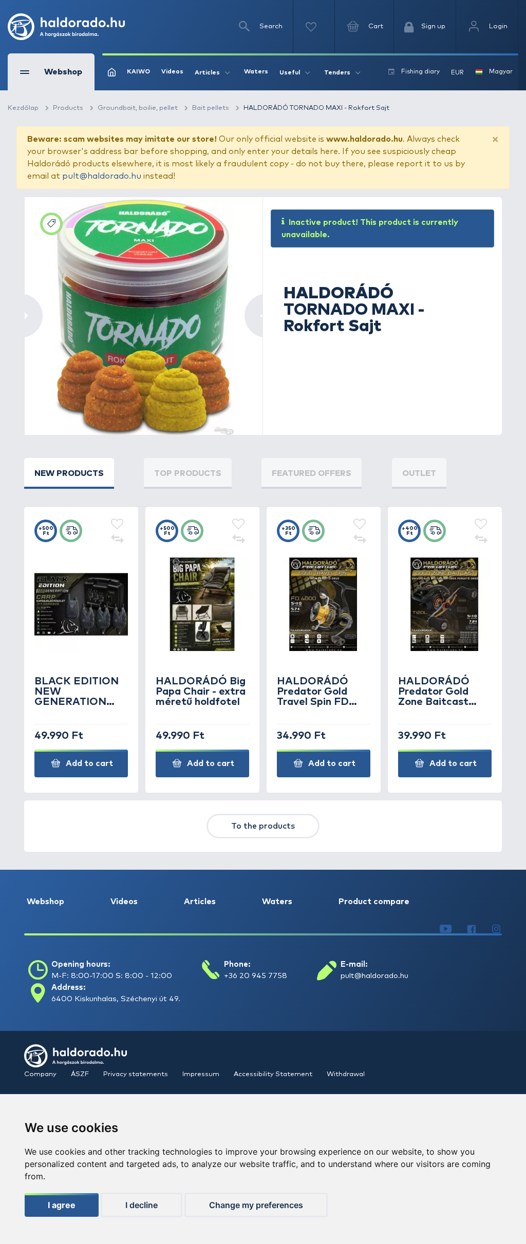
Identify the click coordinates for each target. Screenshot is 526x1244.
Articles (200, 901)
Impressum (201, 1074)
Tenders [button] (337, 73)
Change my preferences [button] (256, 1205)
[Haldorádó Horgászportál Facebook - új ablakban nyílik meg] (471, 929)
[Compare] (117, 540)
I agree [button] (62, 1205)
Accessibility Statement (274, 1074)
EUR (457, 73)
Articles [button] (207, 73)
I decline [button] (141, 1205)
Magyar (501, 72)
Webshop (45, 901)
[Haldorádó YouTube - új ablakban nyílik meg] (445, 929)
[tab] (69, 473)
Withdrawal (346, 1074)
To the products (263, 826)
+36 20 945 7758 (255, 976)
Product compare (374, 901)
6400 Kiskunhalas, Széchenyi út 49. (115, 999)
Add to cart (88, 763)
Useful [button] (289, 73)
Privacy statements (136, 1074)
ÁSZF (80, 1074)
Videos (172, 72)
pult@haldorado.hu (101, 176)
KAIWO (138, 72)
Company (41, 1074)
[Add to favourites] (117, 524)
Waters (256, 72)
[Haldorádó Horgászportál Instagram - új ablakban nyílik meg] (496, 929)
